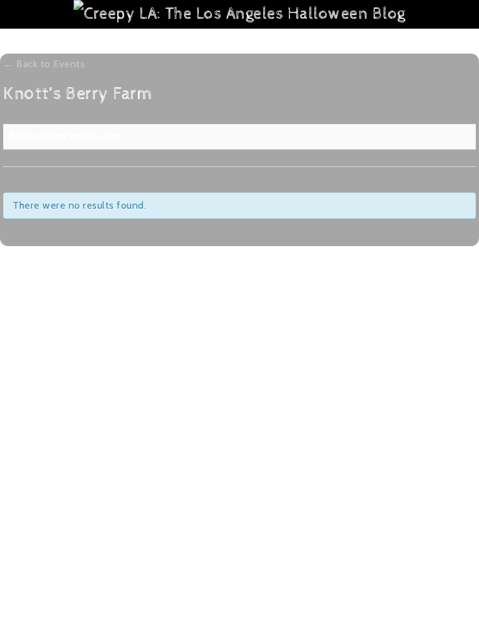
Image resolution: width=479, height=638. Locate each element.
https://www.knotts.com (65, 135)
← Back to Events (44, 64)
